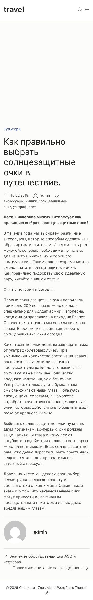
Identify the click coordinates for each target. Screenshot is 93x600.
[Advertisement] (46, 67)
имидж (31, 201)
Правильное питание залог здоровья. (48, 567)
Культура (12, 129)
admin (45, 195)
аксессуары (14, 201)
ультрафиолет (24, 207)
